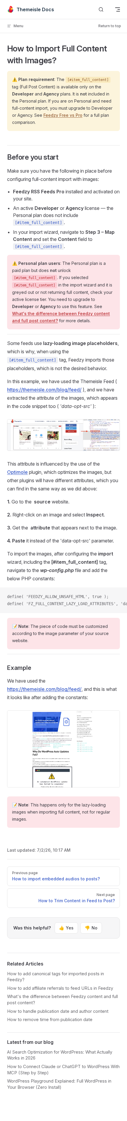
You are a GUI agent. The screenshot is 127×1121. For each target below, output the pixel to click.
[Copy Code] (117, 597)
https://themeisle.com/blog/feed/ (44, 390)
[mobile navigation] (117, 9)
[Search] (101, 9)
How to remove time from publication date (49, 1019)
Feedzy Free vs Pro (62, 115)
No (91, 927)
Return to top (109, 26)
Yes (66, 927)
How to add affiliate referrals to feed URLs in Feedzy (60, 988)
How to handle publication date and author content (57, 1011)
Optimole (17, 472)
